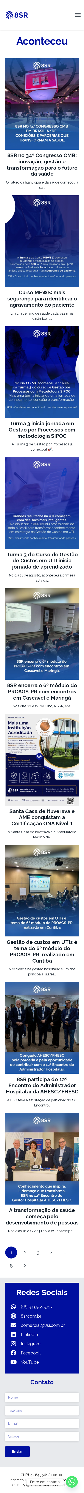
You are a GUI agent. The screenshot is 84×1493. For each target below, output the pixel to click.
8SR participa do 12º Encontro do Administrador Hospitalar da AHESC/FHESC (42, 1085)
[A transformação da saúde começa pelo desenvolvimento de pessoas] (42, 1116)
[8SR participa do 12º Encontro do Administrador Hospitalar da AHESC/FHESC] (42, 984)
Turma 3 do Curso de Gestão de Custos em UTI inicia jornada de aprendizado (42, 560)
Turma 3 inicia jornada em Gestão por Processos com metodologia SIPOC (42, 429)
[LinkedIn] (15, 1335)
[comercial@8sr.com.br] (15, 1325)
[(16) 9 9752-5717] (15, 1307)
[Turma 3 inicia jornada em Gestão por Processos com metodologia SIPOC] (42, 329)
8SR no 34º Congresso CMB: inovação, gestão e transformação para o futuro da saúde (42, 164)
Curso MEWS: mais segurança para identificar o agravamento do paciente (42, 298)
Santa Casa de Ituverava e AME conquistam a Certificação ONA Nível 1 (42, 817)
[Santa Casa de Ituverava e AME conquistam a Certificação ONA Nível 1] (42, 716)
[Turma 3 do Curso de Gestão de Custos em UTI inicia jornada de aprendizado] (42, 460)
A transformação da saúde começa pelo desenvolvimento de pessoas (42, 1216)
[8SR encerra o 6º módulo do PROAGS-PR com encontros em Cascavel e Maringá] (42, 591)
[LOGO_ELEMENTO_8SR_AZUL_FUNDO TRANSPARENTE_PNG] (16, 15)
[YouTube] (15, 1362)
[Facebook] (15, 1353)
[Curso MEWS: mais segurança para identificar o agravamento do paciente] (42, 198)
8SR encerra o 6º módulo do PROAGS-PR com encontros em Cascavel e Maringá (42, 691)
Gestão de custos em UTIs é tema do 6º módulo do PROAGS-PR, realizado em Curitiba (42, 951)
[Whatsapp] (72, 1482)
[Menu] (78, 15)
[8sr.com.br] (15, 1316)
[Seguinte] (25, 1266)
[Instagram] (15, 1344)
